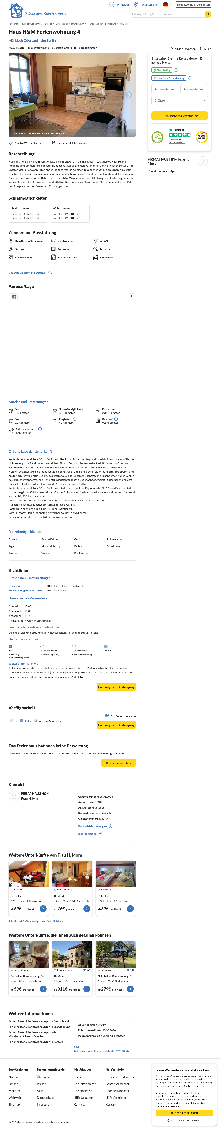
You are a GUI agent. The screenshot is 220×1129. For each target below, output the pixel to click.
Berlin (63, 459)
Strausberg (54, 504)
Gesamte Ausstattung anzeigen (27, 272)
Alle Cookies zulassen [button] (184, 1113)
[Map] (72, 343)
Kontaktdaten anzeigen (162, 171)
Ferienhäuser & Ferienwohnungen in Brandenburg (39, 1026)
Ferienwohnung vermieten (193, 4)
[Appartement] (29, 954)
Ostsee (13, 1084)
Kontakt (79, 1104)
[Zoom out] (131, 301)
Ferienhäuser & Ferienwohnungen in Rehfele (36, 1041)
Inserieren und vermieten (122, 1077)
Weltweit (15, 1097)
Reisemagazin (83, 1091)
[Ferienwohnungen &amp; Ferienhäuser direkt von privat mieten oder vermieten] (37, 13)
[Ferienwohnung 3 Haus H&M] (72, 874)
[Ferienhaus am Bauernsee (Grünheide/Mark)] (116, 954)
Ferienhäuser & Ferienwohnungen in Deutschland (39, 1021)
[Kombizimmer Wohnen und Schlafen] (72, 95)
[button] (184, 1120)
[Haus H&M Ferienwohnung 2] (116, 874)
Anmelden (123, 4)
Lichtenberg (16, 463)
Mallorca (15, 1091)
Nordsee (14, 1077)
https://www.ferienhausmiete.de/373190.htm (102, 1051)
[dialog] (184, 1095)
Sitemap (14, 1104)
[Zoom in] (131, 296)
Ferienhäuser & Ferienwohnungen (25, 23)
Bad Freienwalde (19, 467)
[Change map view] (13, 297)
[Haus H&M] (72, 954)
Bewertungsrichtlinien (111, 753)
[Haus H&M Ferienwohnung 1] (29, 874)
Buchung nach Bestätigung (116, 687)
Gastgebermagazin (118, 1084)
